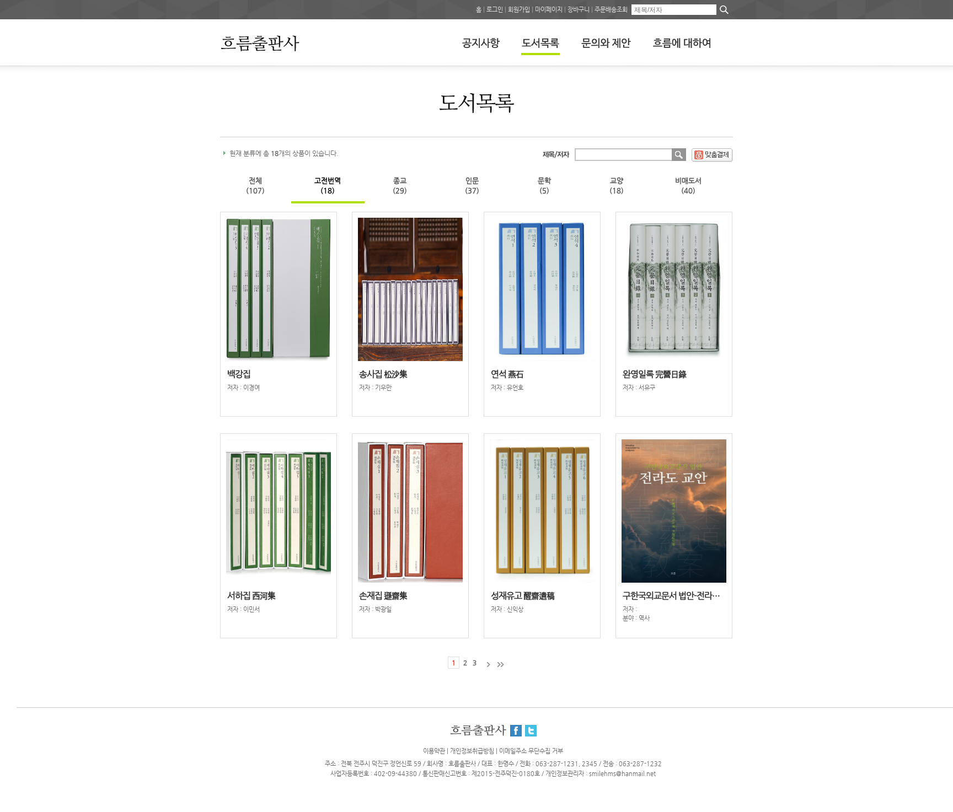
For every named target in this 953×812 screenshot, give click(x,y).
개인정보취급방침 (472, 751)
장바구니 (578, 9)
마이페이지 (549, 9)
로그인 (494, 9)
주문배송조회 (611, 9)
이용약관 (434, 751)
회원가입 (519, 9)
